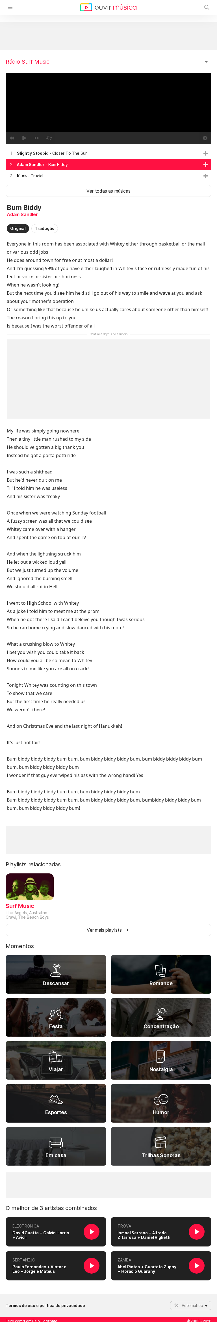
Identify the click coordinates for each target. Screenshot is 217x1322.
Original (18, 228)
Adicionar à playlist (205, 153)
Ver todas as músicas (108, 191)
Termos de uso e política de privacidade (45, 1305)
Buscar (206, 7)
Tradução (44, 228)
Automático (192, 1305)
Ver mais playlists (104, 930)
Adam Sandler (22, 214)
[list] (108, 165)
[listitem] (108, 153)
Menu (10, 7)
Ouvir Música (108, 7)
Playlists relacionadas (33, 864)
